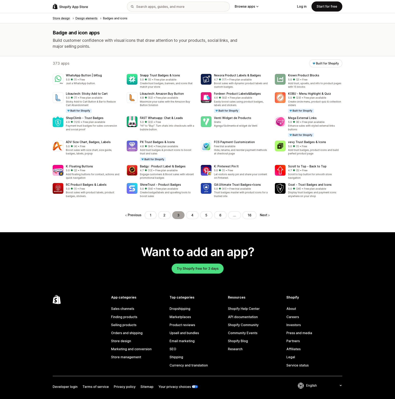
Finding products (124, 317)
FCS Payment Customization (234, 142)
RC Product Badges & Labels (86, 184)
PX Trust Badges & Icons (157, 142)
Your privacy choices (174, 387)
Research (235, 349)
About (291, 309)
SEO (173, 349)
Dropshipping (180, 309)
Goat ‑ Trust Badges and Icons (310, 184)
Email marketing (182, 341)
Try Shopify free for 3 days (197, 268)
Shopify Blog (238, 341)
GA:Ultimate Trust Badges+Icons (237, 184)
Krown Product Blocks (303, 75)
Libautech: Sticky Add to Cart (87, 93)
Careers (292, 317)
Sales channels (122, 309)
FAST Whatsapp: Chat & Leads (161, 118)
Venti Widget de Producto (232, 118)
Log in (302, 6)
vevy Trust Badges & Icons (307, 142)
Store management (126, 357)
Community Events (242, 333)
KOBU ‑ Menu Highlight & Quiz (309, 93)
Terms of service (95, 387)
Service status (297, 365)
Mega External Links (302, 118)
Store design (121, 341)
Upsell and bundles (184, 333)
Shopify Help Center (244, 309)
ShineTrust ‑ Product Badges (160, 184)
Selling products (123, 325)
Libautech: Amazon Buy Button (162, 93)
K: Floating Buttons (79, 166)
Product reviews (182, 325)
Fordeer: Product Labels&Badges (237, 93)
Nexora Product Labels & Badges (237, 75)
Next (263, 215)
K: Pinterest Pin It (226, 166)
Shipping (176, 357)
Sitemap (147, 387)
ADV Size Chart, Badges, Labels (88, 142)
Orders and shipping (127, 333)
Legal (290, 357)
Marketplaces (180, 317)
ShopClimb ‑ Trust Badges (84, 118)
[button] (86, 79)
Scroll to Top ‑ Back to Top (307, 166)
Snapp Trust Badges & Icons (160, 75)
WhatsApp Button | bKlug (84, 75)
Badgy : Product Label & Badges (163, 166)
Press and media (299, 333)
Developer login (65, 387)
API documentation (243, 317)
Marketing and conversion (131, 349)
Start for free (327, 6)
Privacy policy (125, 387)
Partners (293, 341)
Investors (293, 325)
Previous (134, 215)
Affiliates (293, 349)
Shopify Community (243, 325)
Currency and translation (189, 365)
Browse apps (245, 6)
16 (249, 215)
